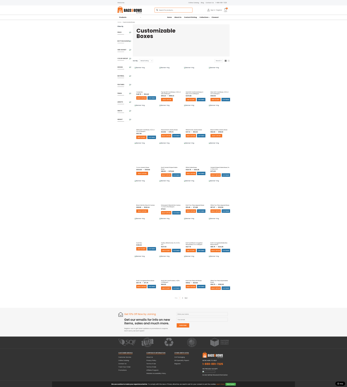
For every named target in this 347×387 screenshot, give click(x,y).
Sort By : (135, 60)
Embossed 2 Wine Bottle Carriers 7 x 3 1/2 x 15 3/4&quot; (170, 206)
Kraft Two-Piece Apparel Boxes (195, 205)
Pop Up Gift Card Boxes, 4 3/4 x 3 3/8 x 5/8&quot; (171, 93)
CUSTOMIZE (151, 98)
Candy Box (139, 92)
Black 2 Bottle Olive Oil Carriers (145, 205)
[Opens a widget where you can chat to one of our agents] (340, 384)
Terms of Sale (151, 367)
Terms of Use (151, 364)
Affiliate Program (152, 370)
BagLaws (177, 364)
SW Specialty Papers (181, 360)
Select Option (141, 98)
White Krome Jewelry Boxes (194, 130)
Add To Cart (191, 99)
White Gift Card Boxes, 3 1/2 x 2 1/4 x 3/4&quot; (145, 130)
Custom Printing (190, 17)
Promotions (122, 370)
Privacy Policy (151, 360)
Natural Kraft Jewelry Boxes (169, 130)
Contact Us (210, 3)
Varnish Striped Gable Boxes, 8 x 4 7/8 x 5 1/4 (219, 168)
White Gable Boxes (191, 167)
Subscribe (183, 325)
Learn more (220, 384)
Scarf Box (139, 243)
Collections (204, 17)
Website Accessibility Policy (156, 373)
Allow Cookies (230, 384)
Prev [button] (176, 298)
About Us (177, 17)
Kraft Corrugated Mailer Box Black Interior (218, 243)
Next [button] (186, 298)
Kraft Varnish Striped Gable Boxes (169, 168)
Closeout (215, 17)
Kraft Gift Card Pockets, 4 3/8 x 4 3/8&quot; (170, 281)
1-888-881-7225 (221, 3)
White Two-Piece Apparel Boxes (219, 205)
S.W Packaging (179, 357)
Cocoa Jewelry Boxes (142, 167)
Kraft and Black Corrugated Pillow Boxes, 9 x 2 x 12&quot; (194, 243)
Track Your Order (124, 367)
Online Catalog (193, 3)
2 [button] (182, 298)
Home (169, 17)
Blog (202, 3)
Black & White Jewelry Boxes (218, 130)
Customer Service (124, 357)
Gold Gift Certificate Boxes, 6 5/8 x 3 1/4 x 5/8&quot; (194, 93)
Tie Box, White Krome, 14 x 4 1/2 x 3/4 (170, 243)
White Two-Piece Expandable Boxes (219, 281)
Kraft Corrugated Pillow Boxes (145, 280)
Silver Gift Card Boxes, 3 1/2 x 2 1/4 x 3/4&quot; (219, 93)
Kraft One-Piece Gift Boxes (194, 280)
